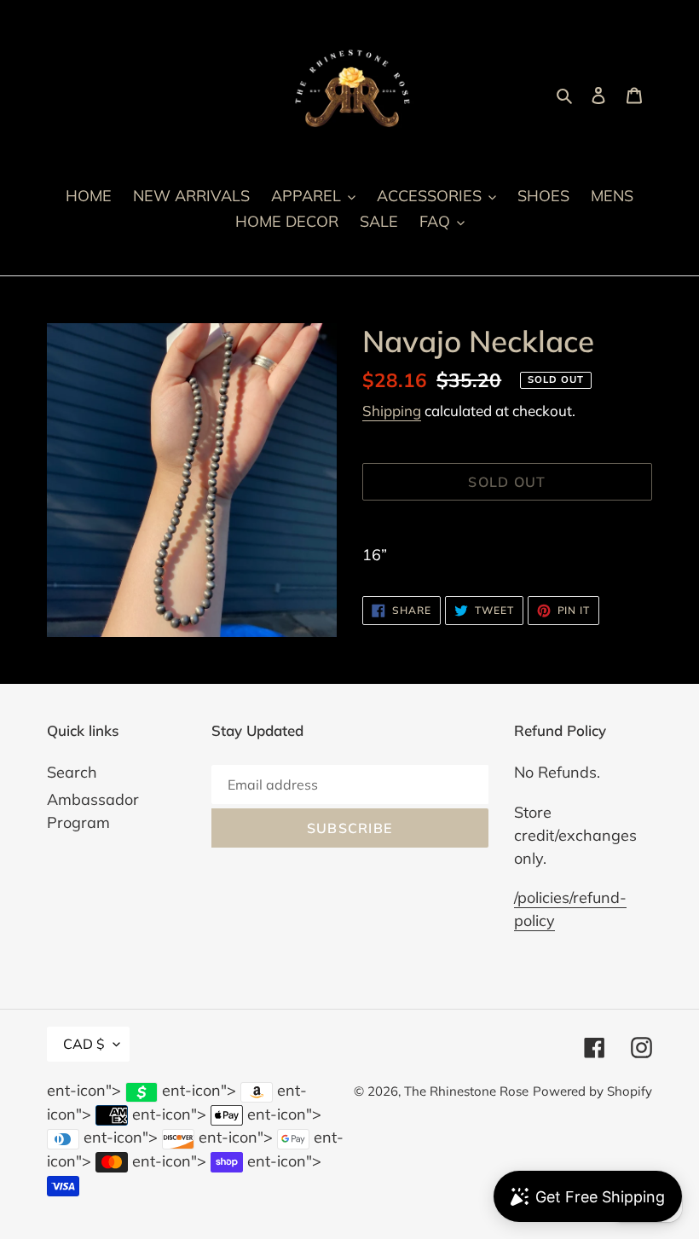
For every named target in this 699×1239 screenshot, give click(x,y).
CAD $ (84, 1043)
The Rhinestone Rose (466, 1091)
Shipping (391, 411)
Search (72, 772)
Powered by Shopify (592, 1091)
